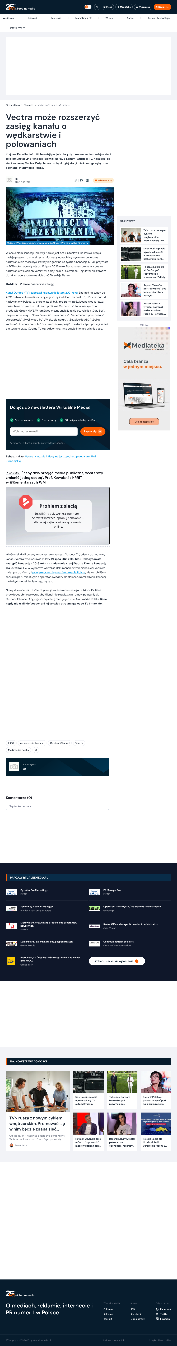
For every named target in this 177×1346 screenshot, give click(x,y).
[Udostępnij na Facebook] (83, 180)
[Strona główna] (20, 7)
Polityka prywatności (113, 1340)
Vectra (79, 743)
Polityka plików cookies (160, 1340)
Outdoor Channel (59, 743)
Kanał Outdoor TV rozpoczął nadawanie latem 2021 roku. (42, 292)
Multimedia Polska (18, 750)
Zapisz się (90, 431)
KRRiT (11, 743)
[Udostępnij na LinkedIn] (87, 180)
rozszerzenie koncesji (32, 743)
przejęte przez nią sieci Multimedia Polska (58, 572)
